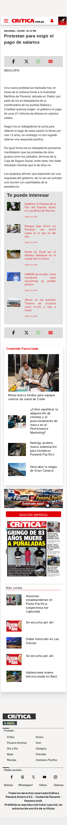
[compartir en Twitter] (26, 62)
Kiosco (39, 737)
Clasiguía (41, 748)
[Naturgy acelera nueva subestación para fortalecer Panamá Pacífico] (17, 449)
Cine (38, 742)
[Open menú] (6, 20)
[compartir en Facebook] (13, 62)
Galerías (58, 785)
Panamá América (17, 742)
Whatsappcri (25, 785)
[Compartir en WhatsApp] (39, 60)
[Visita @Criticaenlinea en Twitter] (22, 777)
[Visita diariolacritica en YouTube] (44, 777)
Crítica (10, 737)
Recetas (11, 760)
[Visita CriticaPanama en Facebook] (11, 777)
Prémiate (41, 754)
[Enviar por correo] (50, 62)
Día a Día (12, 748)
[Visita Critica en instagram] (55, 777)
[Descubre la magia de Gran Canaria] (17, 469)
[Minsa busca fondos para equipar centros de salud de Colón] (33, 372)
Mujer (10, 754)
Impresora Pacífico (46, 760)
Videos (43, 785)
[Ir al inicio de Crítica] (28, 20)
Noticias (8, 785)
